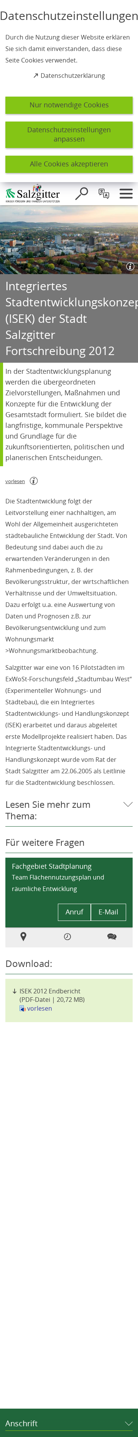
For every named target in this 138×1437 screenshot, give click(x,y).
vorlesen (39, 1008)
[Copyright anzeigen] (129, 265)
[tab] (25, 937)
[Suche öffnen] (81, 193)
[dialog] (69, 91)
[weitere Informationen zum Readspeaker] (33, 480)
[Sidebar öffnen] (126, 193)
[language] (103, 193)
